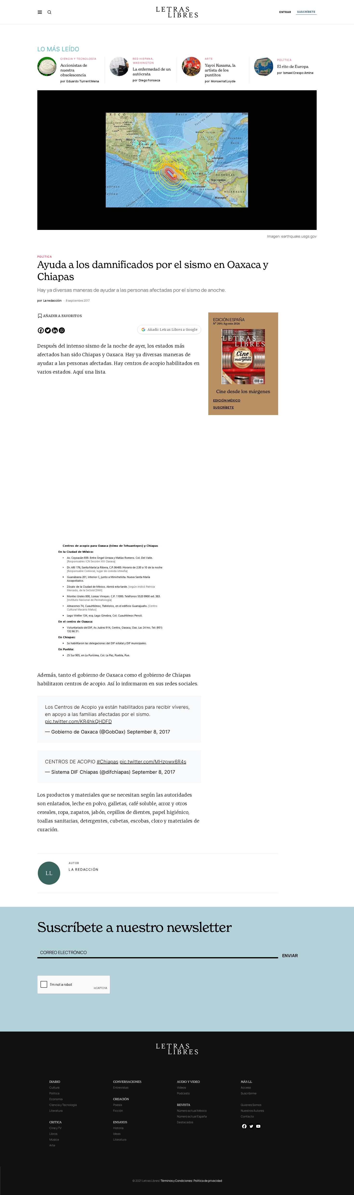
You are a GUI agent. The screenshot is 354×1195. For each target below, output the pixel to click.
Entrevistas (120, 1087)
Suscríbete (223, 407)
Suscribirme (248, 1093)
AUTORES (242, 899)
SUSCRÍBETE (306, 11)
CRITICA (55, 1122)
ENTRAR (285, 12)
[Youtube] (258, 1126)
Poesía (117, 1105)
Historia (118, 1128)
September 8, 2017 (148, 732)
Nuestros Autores (252, 1111)
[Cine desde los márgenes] (243, 359)
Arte (209, 58)
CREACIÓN (121, 1099)
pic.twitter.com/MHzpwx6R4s (153, 762)
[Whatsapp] (62, 330)
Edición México (226, 400)
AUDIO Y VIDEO (188, 1082)
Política (284, 60)
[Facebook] (41, 330)
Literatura (56, 1111)
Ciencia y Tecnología (78, 58)
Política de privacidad (208, 1181)
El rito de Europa (292, 66)
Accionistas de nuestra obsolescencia (73, 70)
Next (272, 364)
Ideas (116, 1134)
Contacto (247, 1116)
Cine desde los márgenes (243, 391)
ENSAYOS (120, 1122)
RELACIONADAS (102, 899)
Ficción (118, 1111)
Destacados (185, 1122)
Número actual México (192, 1111)
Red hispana (143, 58)
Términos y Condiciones (176, 1181)
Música (54, 1139)
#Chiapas (107, 762)
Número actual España (192, 1116)
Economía (56, 1099)
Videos (181, 1087)
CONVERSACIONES (127, 1082)
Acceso (246, 1087)
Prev (214, 364)
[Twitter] (48, 330)
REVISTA (183, 1105)
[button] (39, 12)
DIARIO (54, 1082)
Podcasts (183, 1093)
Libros (53, 1134)
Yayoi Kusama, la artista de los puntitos (220, 70)
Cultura (54, 1087)
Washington (143, 63)
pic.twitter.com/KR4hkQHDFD (78, 721)
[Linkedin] (55, 330)
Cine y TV (55, 1128)
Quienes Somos (251, 1105)
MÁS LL (246, 1082)
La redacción (84, 869)
